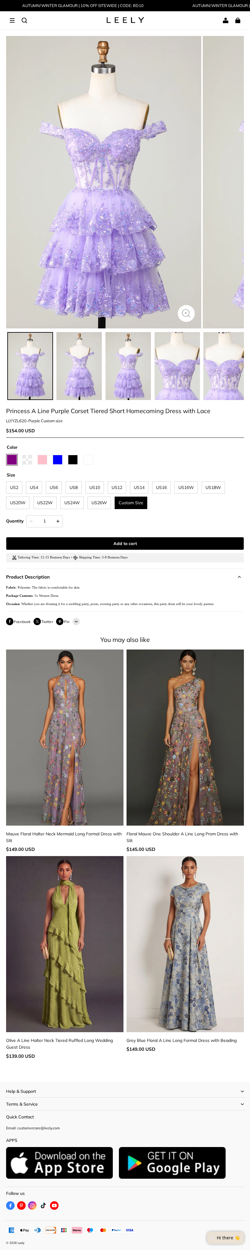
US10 (94, 487)
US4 (34, 487)
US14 (139, 487)
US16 (161, 487)
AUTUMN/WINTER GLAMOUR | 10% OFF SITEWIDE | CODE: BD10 (83, 5)
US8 (74, 487)
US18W (213, 487)
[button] (12, 20)
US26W (99, 502)
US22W (45, 502)
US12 (117, 487)
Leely (21, 1243)
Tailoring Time (28, 557)
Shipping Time (89, 557)
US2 (14, 487)
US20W (18, 502)
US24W (72, 502)
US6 (54, 487)
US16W (186, 487)
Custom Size (131, 502)
